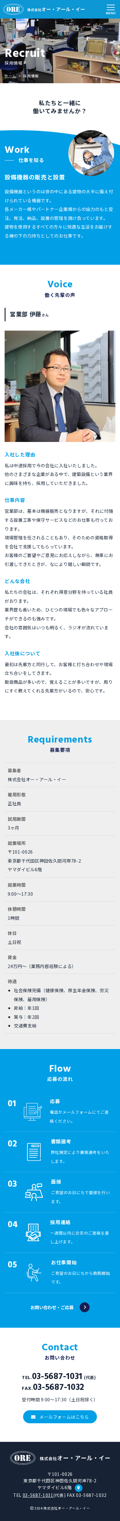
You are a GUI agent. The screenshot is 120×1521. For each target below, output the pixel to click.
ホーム (10, 75)
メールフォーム (64, 1416)
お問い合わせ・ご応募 (52, 1307)
